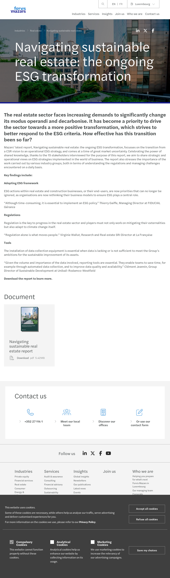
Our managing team (142, 490)
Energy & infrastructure (22, 493)
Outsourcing (50, 488)
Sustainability (51, 492)
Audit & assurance (53, 476)
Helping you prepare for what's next (143, 477)
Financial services (24, 480)
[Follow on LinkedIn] (85, 453)
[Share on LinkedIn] (137, 30)
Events (77, 492)
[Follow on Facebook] (100, 453)
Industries (78, 14)
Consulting (49, 480)
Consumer (20, 488)
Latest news (80, 488)
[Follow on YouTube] (108, 453)
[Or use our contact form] (140, 418)
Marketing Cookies (104, 543)
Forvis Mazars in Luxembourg (140, 484)
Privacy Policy (87, 522)
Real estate (36, 30)
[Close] (166, 12)
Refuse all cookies (147, 519)
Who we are (134, 14)
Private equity (22, 476)
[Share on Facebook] (152, 30)
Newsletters (80, 480)
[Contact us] (30, 418)
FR (121, 4)
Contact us (152, 14)
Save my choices (147, 550)
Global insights (81, 476)
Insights (107, 14)
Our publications (82, 484)
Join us (119, 14)
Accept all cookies (147, 509)
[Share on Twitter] (145, 30)
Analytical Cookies (63, 543)
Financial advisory (53, 484)
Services (93, 14)
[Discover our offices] (103, 418)
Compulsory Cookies (24, 543)
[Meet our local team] (67, 418)
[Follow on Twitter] (93, 453)
